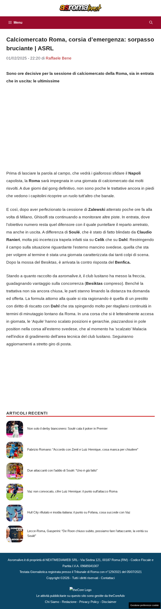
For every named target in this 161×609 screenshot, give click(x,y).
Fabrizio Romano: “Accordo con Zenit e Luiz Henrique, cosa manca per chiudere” (82, 449)
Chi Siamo (52, 602)
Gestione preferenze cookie (144, 605)
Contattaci (108, 578)
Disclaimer (109, 602)
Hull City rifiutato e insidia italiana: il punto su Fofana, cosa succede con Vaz (78, 512)
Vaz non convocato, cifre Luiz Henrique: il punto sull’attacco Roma (72, 491)
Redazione (69, 602)
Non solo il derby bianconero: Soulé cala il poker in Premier (67, 428)
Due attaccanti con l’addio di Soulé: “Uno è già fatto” (62, 470)
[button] (151, 22)
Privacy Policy (89, 602)
